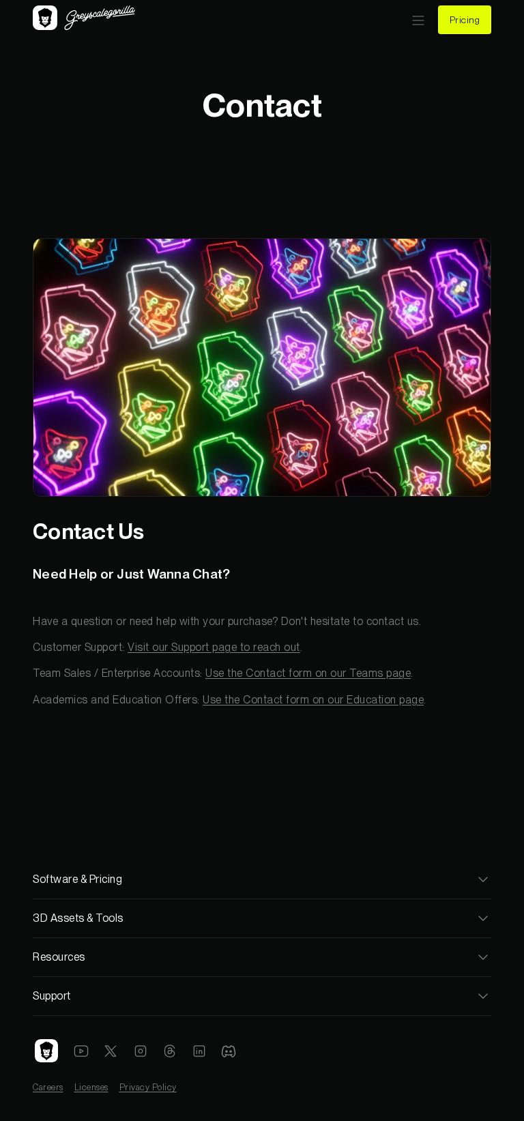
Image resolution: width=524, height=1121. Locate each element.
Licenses (91, 1087)
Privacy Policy (148, 1087)
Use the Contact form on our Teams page (308, 673)
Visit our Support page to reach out (214, 647)
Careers (48, 1087)
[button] (418, 19)
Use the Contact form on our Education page (313, 699)
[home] (84, 19)
